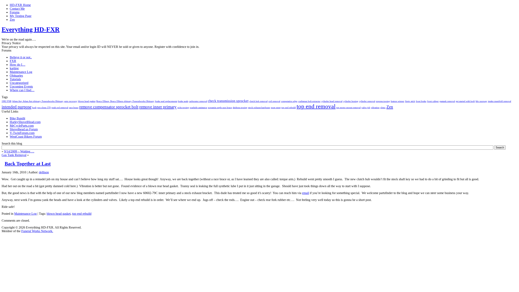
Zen (389, 106)
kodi (34, 107)
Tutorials (15, 79)
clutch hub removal (258, 101)
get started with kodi (465, 101)
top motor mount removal (348, 107)
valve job (365, 107)
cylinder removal (367, 101)
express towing (383, 101)
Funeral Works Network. (37, 231)
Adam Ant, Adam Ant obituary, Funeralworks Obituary (37, 101)
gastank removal (447, 101)
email (305, 193)
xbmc (383, 107)
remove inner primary (158, 106)
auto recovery (70, 101)
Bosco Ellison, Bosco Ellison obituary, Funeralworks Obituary (125, 101)
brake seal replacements (166, 101)
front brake (421, 101)
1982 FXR (6, 101)
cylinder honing (350, 101)
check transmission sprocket (228, 101)
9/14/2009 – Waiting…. (19, 151)
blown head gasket (86, 101)
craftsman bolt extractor (309, 101)
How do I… (17, 64)
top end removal (316, 106)
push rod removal (59, 107)
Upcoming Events (21, 86)
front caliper (433, 101)
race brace (73, 107)
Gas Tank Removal (14, 155)
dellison (44, 172)
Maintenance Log (21, 72)
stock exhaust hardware (259, 107)
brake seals (183, 101)
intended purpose (16, 106)
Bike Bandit (17, 118)
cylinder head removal (331, 101)
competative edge (289, 101)
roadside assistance (198, 107)
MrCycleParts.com (22, 125)
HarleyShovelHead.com (25, 122)
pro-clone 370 (44, 107)
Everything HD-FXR (31, 29)
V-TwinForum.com (22, 133)
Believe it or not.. (21, 57)
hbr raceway (481, 101)
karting (14, 68)
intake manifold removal (499, 101)
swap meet (276, 107)
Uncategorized (19, 83)
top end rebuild (288, 107)
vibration (375, 107)
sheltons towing (240, 107)
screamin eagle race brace (220, 107)
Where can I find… (22, 90)
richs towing (183, 107)
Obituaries (16, 75)
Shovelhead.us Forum (24, 129)
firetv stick (410, 101)
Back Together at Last (28, 163)
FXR (13, 61)
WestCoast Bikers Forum (26, 136)
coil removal (274, 101)
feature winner (397, 101)
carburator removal (198, 101)
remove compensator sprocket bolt (108, 106)
